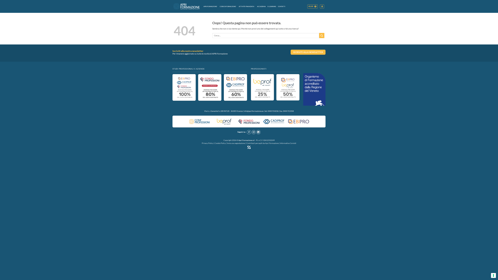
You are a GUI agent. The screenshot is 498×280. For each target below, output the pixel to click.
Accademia (261, 6)
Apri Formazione (210, 6)
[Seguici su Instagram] (254, 132)
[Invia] (321, 35)
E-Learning (272, 6)
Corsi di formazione (228, 6)
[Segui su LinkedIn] (258, 132)
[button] (312, 6)
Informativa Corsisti (288, 143)
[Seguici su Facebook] (249, 132)
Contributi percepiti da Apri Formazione (262, 143)
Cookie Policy (220, 143)
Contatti (281, 6)
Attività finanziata (246, 6)
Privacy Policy (207, 143)
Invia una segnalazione (236, 143)
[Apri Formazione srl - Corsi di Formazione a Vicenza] (187, 6)
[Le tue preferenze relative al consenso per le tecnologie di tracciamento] (493, 275)
